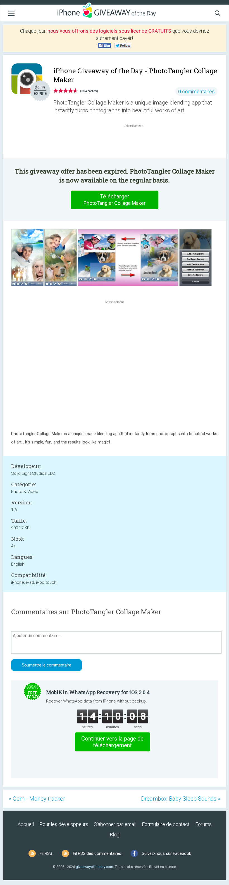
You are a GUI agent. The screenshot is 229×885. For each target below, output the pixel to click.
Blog (115, 834)
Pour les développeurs (63, 824)
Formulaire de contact (166, 824)
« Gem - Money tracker (37, 798)
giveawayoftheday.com (94, 867)
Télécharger (114, 199)
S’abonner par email (115, 824)
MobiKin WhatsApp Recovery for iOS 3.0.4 (98, 692)
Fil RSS (46, 853)
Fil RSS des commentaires (97, 853)
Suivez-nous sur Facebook (166, 853)
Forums (203, 824)
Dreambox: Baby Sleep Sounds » (180, 798)
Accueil (26, 824)
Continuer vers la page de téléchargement (112, 742)
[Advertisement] (137, 142)
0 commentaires (196, 91)
